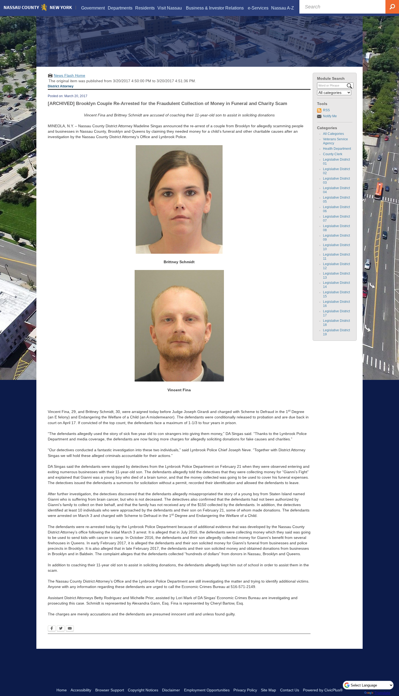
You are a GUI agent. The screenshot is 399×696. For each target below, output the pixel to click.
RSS (326, 110)
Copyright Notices (143, 690)
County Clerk (332, 154)
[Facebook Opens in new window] (52, 629)
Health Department (337, 148)
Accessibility (81, 690)
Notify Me (330, 116)
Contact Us (289, 690)
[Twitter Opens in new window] (61, 629)
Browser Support (109, 690)
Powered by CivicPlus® (323, 690)
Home (61, 690)
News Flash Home (69, 75)
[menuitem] (93, 8)
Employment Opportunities (207, 690)
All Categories (333, 133)
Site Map (268, 690)
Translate (382, 693)
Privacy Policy (245, 690)
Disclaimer (171, 690)
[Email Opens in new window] (70, 629)
